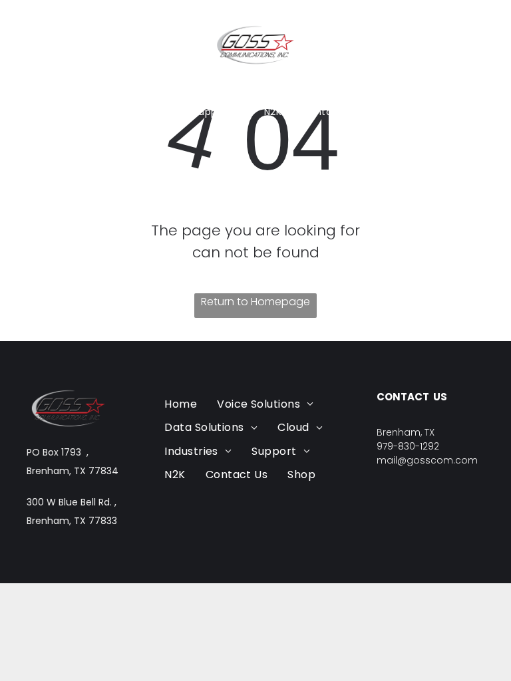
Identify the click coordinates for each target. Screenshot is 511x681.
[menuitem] (121, 92)
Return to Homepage (255, 301)
